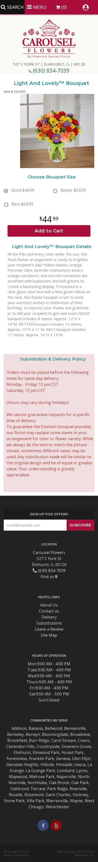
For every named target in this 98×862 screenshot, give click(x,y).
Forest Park (72, 752)
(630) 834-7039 (51, 70)
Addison (19, 728)
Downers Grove (76, 746)
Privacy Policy (21, 855)
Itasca (79, 764)
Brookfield (17, 740)
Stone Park (14, 800)
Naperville (66, 776)
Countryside (48, 746)
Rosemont (34, 794)
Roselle (15, 794)
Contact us (49, 611)
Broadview (80, 734)
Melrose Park (42, 776)
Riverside (78, 788)
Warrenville (57, 800)
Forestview (17, 758)
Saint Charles (58, 794)
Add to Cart (49, 231)
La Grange (35, 770)
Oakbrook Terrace (27, 788)
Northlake (37, 782)
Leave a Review (49, 629)
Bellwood (53, 728)
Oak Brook (59, 782)
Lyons (81, 770)
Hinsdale (64, 764)
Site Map (49, 635)
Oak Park (80, 782)
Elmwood (41, 752)
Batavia (36, 728)
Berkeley (15, 734)
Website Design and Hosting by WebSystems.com (75, 853)
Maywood (18, 776)
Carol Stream (63, 740)
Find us (48, 576)
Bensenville (75, 728)
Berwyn (33, 734)
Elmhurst (22, 752)
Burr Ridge (39, 740)
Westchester (57, 806)
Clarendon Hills (20, 746)
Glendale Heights (22, 764)
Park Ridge (57, 788)
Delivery (49, 617)
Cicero (84, 740)
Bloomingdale (55, 734)
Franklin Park (41, 758)
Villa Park (35, 800)
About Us (49, 605)
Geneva (63, 758)
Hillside (47, 764)
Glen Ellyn (81, 758)
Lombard (65, 770)
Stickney (80, 794)
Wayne (76, 800)
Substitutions (49, 623)
